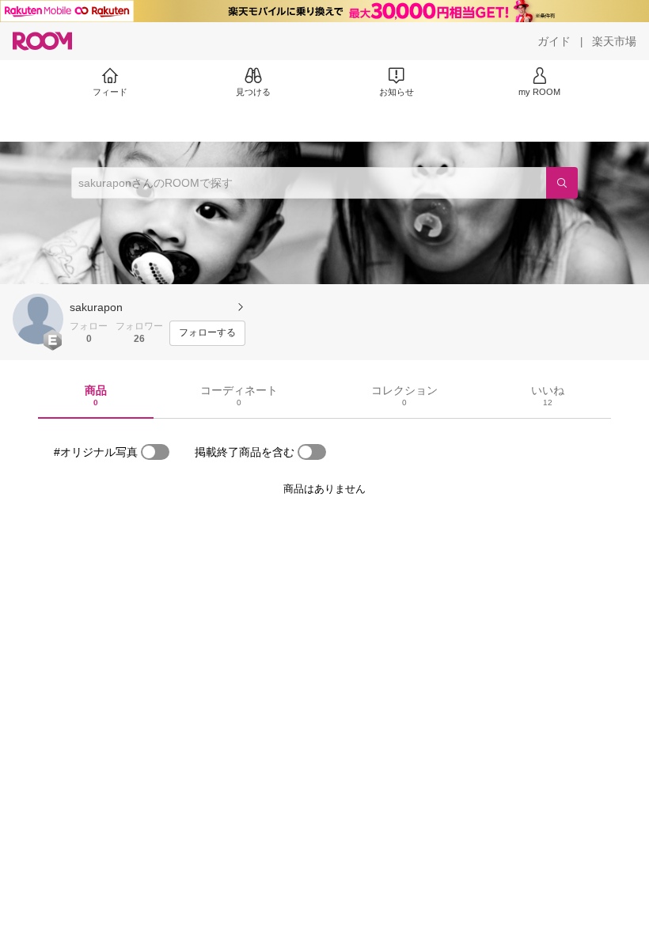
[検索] (562, 183)
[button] (38, 319)
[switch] (155, 452)
